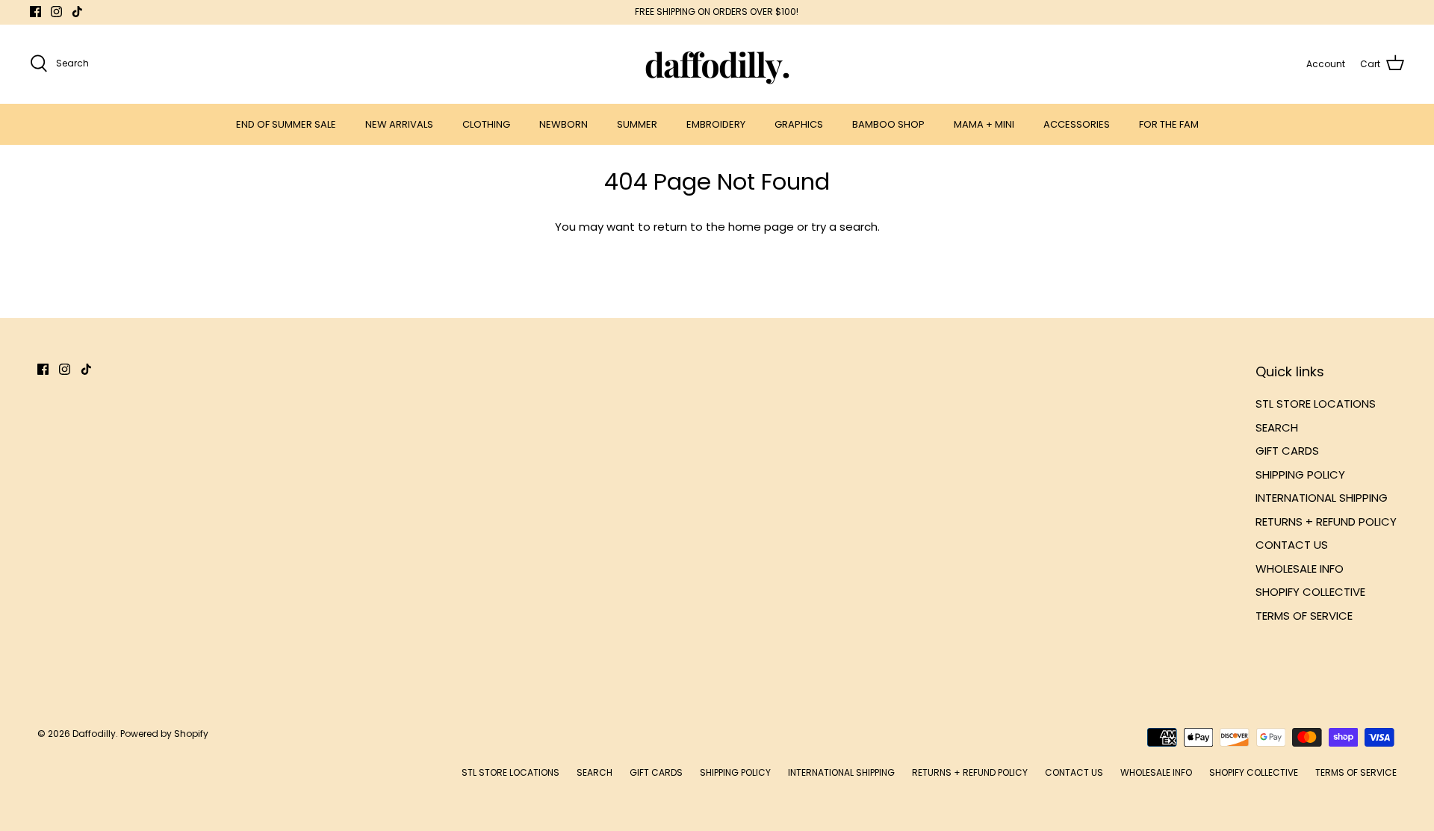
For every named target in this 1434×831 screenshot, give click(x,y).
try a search (844, 226)
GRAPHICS (799, 124)
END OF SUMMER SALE (286, 124)
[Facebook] (35, 11)
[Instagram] (56, 11)
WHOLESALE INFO (1299, 568)
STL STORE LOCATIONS (1315, 403)
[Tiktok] (77, 11)
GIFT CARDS (1287, 450)
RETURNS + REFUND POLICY (1326, 521)
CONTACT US (1291, 545)
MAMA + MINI (984, 124)
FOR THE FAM (1169, 124)
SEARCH (1276, 427)
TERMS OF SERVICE (1304, 615)
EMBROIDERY (715, 124)
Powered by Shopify (164, 733)
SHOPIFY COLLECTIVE (1310, 592)
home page (761, 226)
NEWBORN (563, 124)
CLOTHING (486, 124)
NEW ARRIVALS (399, 124)
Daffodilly (94, 733)
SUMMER (637, 124)
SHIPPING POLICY (1300, 474)
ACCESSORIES (1076, 124)
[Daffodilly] (717, 64)
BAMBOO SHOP (888, 124)
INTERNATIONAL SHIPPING (1321, 497)
